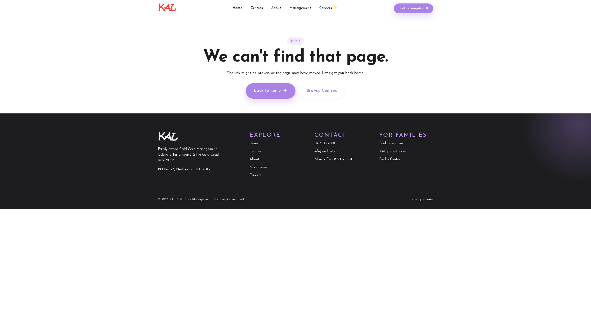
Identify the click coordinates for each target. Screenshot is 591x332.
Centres (256, 8)
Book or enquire (410, 8)
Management (300, 8)
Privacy (416, 199)
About (276, 8)
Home (237, 8)
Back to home (270, 91)
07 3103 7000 (325, 143)
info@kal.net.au (326, 151)
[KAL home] (167, 8)
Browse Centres (322, 91)
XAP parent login (392, 151)
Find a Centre (389, 159)
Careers (255, 175)
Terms (429, 199)
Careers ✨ (328, 8)
